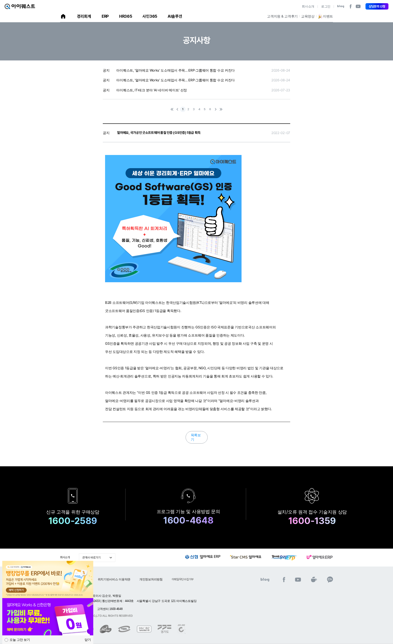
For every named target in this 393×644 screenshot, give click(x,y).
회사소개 (308, 6)
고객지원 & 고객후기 (282, 16)
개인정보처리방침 (151, 579)
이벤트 (328, 16)
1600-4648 (188, 520)
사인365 (149, 16)
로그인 (325, 6)
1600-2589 (72, 520)
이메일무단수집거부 (183, 579)
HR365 (125, 16)
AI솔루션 (175, 16)
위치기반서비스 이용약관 (114, 579)
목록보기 (196, 437)
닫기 (88, 640)
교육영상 (308, 16)
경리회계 (84, 16)
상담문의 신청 (377, 6)
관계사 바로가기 (91, 557)
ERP (105, 16)
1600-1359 (312, 520)
